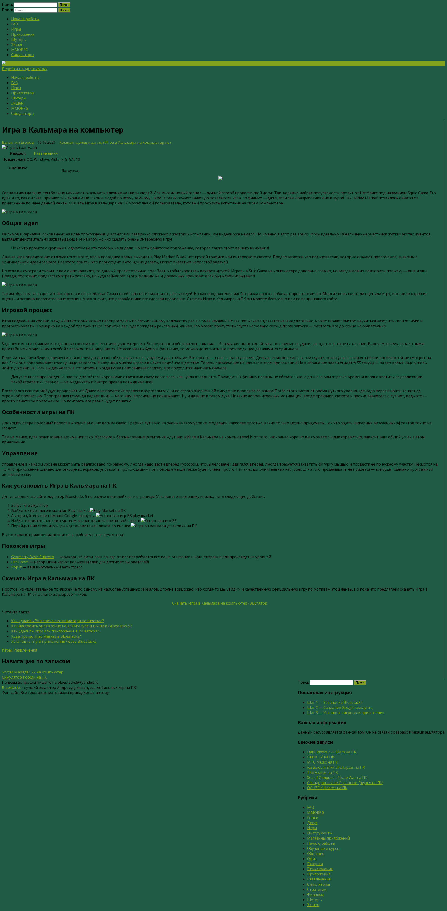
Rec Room (19, 561)
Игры (16, 29)
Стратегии (316, 889)
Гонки (312, 817)
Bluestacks (11, 687)
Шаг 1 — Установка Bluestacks (334, 702)
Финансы (315, 894)
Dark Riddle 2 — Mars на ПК (331, 752)
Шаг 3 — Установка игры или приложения (345, 712)
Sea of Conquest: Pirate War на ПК (337, 777)
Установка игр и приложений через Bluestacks (53, 641)
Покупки (315, 863)
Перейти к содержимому (24, 68)
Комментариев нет (115, 142)
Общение (315, 853)
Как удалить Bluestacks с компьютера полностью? (57, 620)
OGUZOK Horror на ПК (327, 787)
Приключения (320, 868)
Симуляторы (22, 54)
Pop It (16, 567)
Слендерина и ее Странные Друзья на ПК (345, 782)
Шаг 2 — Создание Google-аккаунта (340, 707)
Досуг (312, 822)
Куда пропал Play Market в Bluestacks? (46, 636)
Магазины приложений (328, 838)
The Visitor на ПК (322, 772)
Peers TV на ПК (320, 757)
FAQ (14, 24)
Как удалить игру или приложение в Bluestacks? (55, 631)
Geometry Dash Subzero (32, 556)
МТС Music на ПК (322, 762)
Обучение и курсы (323, 848)
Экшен (17, 44)
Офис (311, 858)
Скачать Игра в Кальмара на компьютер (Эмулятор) (220, 603)
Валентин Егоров (18, 142)
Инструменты (319, 833)
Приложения (22, 34)
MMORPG (19, 49)
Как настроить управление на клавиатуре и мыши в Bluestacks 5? (71, 626)
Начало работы (25, 18)
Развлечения (46, 153)
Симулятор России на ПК (24, 677)
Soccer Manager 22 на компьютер (32, 672)
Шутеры (18, 39)
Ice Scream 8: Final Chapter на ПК (336, 767)
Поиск (7, 4)
